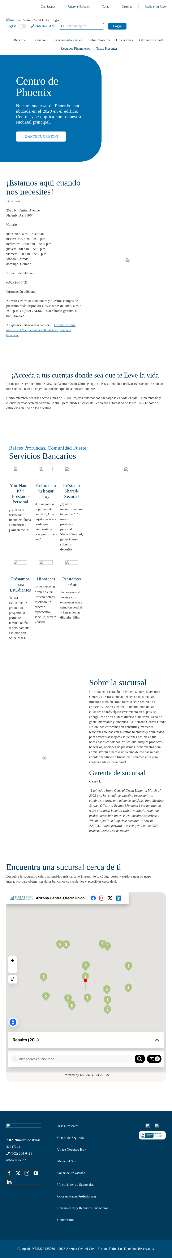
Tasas (105, 6)
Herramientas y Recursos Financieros (82, 1208)
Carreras (127, 6)
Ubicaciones (124, 40)
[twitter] (18, 1173)
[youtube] (36, 1173)
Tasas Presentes (107, 48)
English (11, 26)
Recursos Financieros (75, 48)
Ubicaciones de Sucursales (75, 1184)
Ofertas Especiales (151, 40)
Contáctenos (48, 6)
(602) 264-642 (20, 1153)
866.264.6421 (45, 26)
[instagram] (27, 1173)
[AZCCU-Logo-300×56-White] (23, 1125)
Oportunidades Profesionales (76, 1196)
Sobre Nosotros (99, 40)
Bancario (20, 40)
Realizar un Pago (155, 6)
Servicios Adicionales (67, 40)
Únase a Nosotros (79, 6)
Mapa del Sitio (67, 1161)
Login (117, 26)
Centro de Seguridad (71, 1137)
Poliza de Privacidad (71, 1173)
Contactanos (65, 1220)
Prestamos (39, 40)
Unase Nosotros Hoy (71, 1149)
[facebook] (9, 1173)
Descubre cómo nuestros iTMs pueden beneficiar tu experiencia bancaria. (41, 330)
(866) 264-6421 (17, 1160)
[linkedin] (9, 1182)
